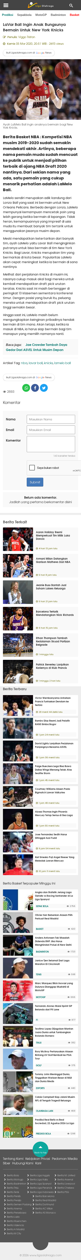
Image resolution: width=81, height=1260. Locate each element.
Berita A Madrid (15, 1229)
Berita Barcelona (44, 1196)
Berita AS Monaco (45, 1212)
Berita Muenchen (16, 1221)
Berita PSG (63, 1192)
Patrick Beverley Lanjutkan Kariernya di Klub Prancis (52, 666)
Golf (38, 1065)
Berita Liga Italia (39, 1179)
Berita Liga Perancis (41, 1187)
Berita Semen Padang (19, 1204)
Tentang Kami (13, 1158)
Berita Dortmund (44, 1204)
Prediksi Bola (43, 1133)
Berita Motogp (15, 1179)
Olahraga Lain (44, 1111)
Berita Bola (13, 1175)
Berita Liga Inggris (40, 1175)
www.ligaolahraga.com (45, 1255)
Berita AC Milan (44, 1208)
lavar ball (36, 362)
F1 (37, 1020)
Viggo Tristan (26, 37)
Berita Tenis (13, 1192)
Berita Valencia (15, 1225)
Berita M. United (66, 1175)
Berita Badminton (16, 1183)
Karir (38, 1163)
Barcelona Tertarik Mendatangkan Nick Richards (55, 613)
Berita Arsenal (65, 1179)
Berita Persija (14, 1200)
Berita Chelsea (65, 1187)
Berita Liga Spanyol (40, 1183)
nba (24, 362)
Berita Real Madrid (45, 1200)
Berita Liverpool (66, 1183)
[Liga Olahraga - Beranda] (40, 5)
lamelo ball (62, 362)
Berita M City (14, 1233)
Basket (74, 14)
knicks (48, 362)
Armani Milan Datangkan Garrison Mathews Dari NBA (53, 560)
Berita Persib (14, 1196)
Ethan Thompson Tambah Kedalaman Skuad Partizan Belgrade (53, 641)
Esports (40, 1088)
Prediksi (7, 14)
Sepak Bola (42, 906)
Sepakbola (24, 14)
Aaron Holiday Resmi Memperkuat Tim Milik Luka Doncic (53, 535)
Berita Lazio (13, 1216)
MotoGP (41, 14)
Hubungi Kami (22, 1163)
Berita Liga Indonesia (41, 1192)
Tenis (38, 974)
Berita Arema (14, 1208)
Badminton (58, 14)
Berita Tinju (12, 1187)
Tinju (38, 1042)
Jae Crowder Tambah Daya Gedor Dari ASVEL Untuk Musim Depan (36, 347)
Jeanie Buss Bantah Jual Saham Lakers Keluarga (51, 586)
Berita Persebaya (16, 1212)
